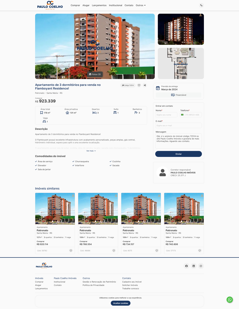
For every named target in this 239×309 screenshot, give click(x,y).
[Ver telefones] (201, 5)
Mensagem (161, 132)
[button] (55, 209)
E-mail (159, 121)
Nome (159, 110)
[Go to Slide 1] (53, 221)
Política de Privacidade (93, 285)
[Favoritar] (139, 85)
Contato (129, 5)
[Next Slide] (72, 209)
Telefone (185, 110)
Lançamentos (99, 5)
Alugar (86, 5)
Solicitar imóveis (130, 285)
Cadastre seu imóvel (132, 282)
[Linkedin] (194, 266)
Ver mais (90, 151)
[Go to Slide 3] (57, 221)
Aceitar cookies (120, 303)
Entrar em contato (164, 106)
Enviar (179, 154)
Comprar (75, 5)
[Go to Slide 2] (55, 221)
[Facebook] (186, 266)
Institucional (115, 5)
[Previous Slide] (37, 209)
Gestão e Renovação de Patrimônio (99, 282)
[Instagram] (201, 266)
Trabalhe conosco (130, 288)
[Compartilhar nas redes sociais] (145, 85)
